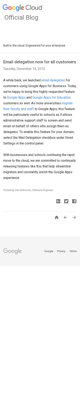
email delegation (53, 80)
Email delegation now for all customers (39, 61)
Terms (73, 251)
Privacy (61, 251)
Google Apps (16, 97)
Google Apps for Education (51, 97)
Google (49, 251)
